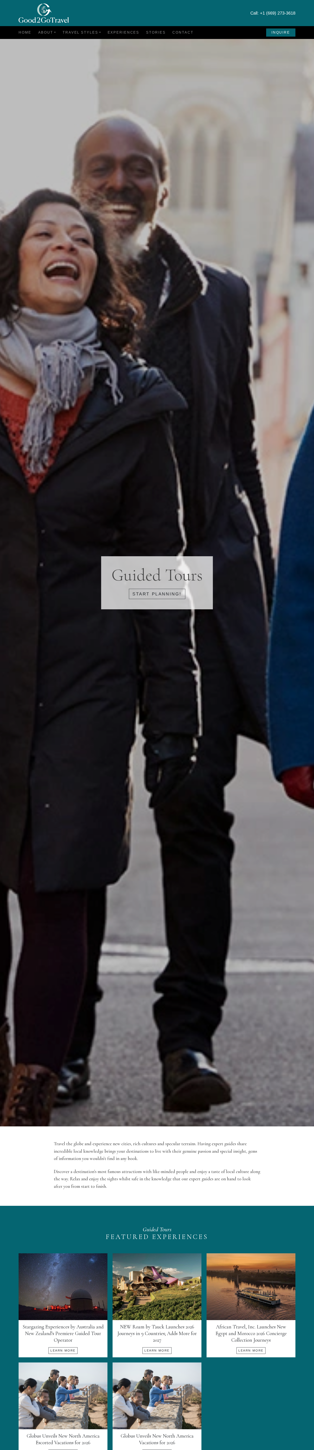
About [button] (45, 32)
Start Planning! (157, 594)
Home (25, 32)
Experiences (123, 32)
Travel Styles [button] (80, 32)
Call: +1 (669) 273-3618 (272, 13)
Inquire (280, 32)
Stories (156, 32)
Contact (182, 32)
